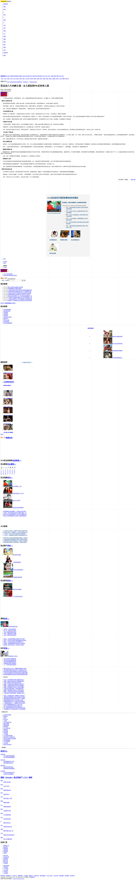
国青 (10, 762)
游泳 (20, 78)
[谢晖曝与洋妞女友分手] (8, 370)
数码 (5, 822)
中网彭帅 (5, 315)
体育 (4, 9)
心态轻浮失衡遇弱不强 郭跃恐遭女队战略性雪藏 (15, 673)
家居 (4, 30)
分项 (26, 76)
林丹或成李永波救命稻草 (75, 225)
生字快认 (5, 871)
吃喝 (10, 814)
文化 (2, 817)
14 (1, 471)
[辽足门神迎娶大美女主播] (8, 378)
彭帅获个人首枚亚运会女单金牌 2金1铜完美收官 (20, 300)
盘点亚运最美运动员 (75, 239)
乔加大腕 (37, 76)
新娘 (7, 806)
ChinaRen (8, 777)
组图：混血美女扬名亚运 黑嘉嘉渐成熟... (14, 681)
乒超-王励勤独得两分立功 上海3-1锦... (13, 704)
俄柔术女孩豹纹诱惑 (117, 336)
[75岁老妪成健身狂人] (107, 357)
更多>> (2, 434)
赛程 (67, 198)
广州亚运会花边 (33, 82)
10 (7, 470)
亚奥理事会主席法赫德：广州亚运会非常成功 (14, 511)
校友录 (10, 826)
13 (14, 470)
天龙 (2, 833)
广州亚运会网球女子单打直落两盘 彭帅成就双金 (20, 299)
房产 (4, 28)
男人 (10, 822)
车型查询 (5, 867)
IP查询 (5, 853)
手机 (7, 822)
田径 (17, 78)
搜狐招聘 (20, 875)
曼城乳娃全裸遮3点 (7, 385)
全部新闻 (67, 875)
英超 (5, 767)
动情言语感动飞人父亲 (18, 493)
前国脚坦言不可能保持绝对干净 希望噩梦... (15, 709)
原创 (7, 819)
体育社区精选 (91, 328)
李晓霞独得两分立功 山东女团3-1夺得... (14, 700)
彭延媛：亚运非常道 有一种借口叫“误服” (13, 644)
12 (12, 470)
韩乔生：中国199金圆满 (10, 629)
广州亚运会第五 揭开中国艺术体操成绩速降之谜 (20, 290)
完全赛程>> (11, 464)
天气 (5, 814)
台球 (60, 78)
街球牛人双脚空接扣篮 (20, 515)
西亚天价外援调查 (16, 589)
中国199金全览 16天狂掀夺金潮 (69, 205)
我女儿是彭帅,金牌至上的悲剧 (15, 287)
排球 (8, 772)
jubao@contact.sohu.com (18, 878)
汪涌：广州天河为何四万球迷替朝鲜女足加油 (14, 640)
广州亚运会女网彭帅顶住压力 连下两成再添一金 (20, 297)
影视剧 (7, 802)
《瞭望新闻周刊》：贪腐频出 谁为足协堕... (15, 703)
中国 (23, 76)
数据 (13, 768)
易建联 (13, 757)
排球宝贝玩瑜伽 (53, 253)
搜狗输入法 (6, 845)
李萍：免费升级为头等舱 (10, 633)
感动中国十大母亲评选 (9, 737)
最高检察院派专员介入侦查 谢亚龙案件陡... (15, 701)
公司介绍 (56, 875)
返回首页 (3, 76)
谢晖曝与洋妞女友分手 (8, 373)
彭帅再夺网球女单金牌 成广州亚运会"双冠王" (19, 294)
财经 (4, 20)
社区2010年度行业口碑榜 (9, 738)
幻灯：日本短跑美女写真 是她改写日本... (14, 679)
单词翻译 (5, 863)
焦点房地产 (18, 777)
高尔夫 (67, 78)
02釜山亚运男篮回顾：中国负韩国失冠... (14, 688)
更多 (4, 259)
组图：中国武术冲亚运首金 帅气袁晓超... (14, 691)
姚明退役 (5, 726)
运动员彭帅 (6, 321)
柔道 (50, 78)
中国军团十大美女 (12, 656)
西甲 (10, 767)
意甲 (7, 767)
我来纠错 (133, 179)
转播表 (20, 76)
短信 (8, 834)
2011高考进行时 (7, 722)
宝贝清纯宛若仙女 (53, 239)
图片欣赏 (5, 860)
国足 (5, 762)
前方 (31, 76)
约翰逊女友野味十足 (7, 406)
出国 (5, 810)
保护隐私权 (43, 875)
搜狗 (4, 55)
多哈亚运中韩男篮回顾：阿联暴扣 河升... (15, 693)
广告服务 (26, 875)
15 (3, 471)
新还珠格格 (6, 725)
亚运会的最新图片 (7, 323)
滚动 (6, 76)
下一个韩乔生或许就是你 (10, 664)
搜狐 (2, 777)
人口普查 (5, 734)
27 (14, 473)
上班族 (5, 720)
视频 (4, 36)
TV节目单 (5, 868)
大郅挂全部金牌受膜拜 (18, 507)
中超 (5, 761)
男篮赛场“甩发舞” (64, 239)
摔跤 (47, 78)
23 (5, 473)
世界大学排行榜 (7, 744)
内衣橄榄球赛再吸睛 (117, 350)
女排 (14, 78)
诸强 (28, 76)
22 (3, 473)
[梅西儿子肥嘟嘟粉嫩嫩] (8, 395)
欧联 (11, 768)
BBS (4, 50)
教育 (2, 809)
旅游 (2, 813)
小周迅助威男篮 (17, 562)
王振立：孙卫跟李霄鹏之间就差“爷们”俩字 (14, 638)
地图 (8, 839)
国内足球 (3, 760)
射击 (41, 78)
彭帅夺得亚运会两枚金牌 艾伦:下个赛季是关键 (19, 291)
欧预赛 (5, 768)
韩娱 (5, 794)
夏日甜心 (5, 716)
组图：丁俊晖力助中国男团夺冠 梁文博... (14, 684)
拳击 (57, 78)
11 (9, 470)
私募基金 (5, 729)
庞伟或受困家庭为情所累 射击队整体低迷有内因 (15, 674)
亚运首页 (54, 198)
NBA (5, 755)
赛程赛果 (16, 76)
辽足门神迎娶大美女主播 (8, 381)
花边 (62, 76)
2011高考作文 (6, 741)
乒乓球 (27, 78)
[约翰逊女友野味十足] (8, 404)
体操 (38, 78)
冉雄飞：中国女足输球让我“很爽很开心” (13, 641)
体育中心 (4, 751)
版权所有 (32, 877)
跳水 (23, 78)
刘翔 (10, 774)
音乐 (7, 794)
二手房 (10, 798)
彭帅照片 (5, 318)
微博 (4, 41)
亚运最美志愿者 (17, 554)
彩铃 (11, 834)
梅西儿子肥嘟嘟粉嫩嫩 (8, 398)
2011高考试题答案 (7, 735)
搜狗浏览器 (6, 865)
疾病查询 (5, 858)
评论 (46, 76)
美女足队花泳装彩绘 (117, 343)
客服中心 (31, 875)
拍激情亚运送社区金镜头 (10, 663)
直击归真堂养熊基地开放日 (10, 275)
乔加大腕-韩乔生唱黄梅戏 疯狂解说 (54, 213)
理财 (7, 790)
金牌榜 (12, 76)
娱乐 (4, 14)
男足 (2, 78)
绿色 (10, 819)
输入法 (5, 839)
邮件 (4, 44)
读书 (5, 819)
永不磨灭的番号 (7, 714)
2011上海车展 (6, 728)
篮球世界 (3, 754)
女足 (5, 78)
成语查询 (5, 851)
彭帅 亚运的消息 (7, 317)
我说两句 (5, 52)
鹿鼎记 (5, 834)
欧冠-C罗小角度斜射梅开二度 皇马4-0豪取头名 (15, 514)
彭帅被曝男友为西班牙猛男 (14, 288)
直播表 (13, 755)
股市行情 (5, 855)
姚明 (10, 757)
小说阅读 (5, 873)
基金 (10, 790)
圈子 (5, 830)
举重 (44, 78)
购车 (5, 798)
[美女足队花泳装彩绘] (107, 343)
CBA (5, 757)
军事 (5, 782)
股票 (5, 790)
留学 (7, 810)
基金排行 (5, 847)
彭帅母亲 (5, 314)
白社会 (5, 267)
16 (5, 471)
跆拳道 (54, 78)
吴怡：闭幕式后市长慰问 (10, 635)
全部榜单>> (16, 460)
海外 (12, 767)
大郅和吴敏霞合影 (12, 626)
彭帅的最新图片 (7, 309)
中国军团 (61, 198)
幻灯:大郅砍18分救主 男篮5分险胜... (13, 682)
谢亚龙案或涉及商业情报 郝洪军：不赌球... (15, 698)
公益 (7, 782)
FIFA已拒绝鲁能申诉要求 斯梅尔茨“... (13, 706)
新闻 (4, 6)
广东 (12, 830)
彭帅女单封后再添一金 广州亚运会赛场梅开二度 (20, 296)
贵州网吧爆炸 (6, 740)
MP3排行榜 (6, 857)
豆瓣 (4, 263)
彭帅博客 (5, 312)
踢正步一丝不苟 (16, 500)
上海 (10, 830)
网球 (35, 78)
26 (12, 473)
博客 (4, 47)
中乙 (13, 761)
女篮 (11, 78)
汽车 (4, 25)
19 (12, 471)
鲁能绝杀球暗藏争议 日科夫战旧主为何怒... (15, 697)
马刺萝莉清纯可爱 (7, 423)
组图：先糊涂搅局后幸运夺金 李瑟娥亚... (14, 685)
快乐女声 (5, 719)
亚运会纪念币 (6, 311)
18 (10, 471)
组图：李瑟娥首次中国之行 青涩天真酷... (14, 687)
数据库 (7, 761)
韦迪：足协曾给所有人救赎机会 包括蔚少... (15, 695)
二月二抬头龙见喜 (7, 273)
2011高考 (5, 743)
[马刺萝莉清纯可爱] (8, 421)
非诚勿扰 (5, 732)
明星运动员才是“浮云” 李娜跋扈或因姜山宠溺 (14, 668)
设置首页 (3, 875)
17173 (25, 777)
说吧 (11, 839)
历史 (49, 76)
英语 (10, 810)
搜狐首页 (5, 4)
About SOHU (49, 875)
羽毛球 (31, 78)
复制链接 (3, 94)
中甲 (11, 761)
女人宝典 (5, 870)
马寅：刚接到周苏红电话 (10, 632)
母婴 (5, 806)
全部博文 (72, 875)
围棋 (63, 78)
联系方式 (36, 875)
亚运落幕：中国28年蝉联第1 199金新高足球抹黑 (74, 202)
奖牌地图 (84, 205)
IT (3, 22)
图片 (41, 76)
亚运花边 (25, 82)
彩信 (13, 834)
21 (1, 473)
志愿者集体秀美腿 (17, 577)
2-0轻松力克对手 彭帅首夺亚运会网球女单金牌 (19, 293)
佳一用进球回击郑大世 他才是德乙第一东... (15, 707)
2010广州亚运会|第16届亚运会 (14, 82)
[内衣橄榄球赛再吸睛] (107, 350)
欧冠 (8, 768)
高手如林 (5, 731)
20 (14, 471)
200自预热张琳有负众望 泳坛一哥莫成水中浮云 (15, 670)
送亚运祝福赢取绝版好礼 (10, 661)
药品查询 (5, 850)
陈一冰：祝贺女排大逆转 (10, 630)
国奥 (7, 762)
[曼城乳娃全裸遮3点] (8, 382)
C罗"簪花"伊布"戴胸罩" (8, 432)
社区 (60, 76)
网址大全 (5, 861)
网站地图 (61, 875)
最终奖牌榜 (78, 205)
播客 (4, 39)
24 (7, 473)
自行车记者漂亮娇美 (18, 569)
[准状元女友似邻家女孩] (8, 412)
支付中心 (15, 875)
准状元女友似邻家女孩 (8, 415)
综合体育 (3, 771)
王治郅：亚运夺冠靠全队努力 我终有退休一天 (14, 512)
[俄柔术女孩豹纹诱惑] (107, 336)
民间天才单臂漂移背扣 (9, 515)
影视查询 (5, 848)
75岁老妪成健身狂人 (117, 357)
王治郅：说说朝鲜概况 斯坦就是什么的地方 (14, 643)
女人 (4, 33)
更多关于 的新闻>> (8, 303)
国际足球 (3, 765)
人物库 (52, 76)
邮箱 (7, 830)
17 (7, 471)
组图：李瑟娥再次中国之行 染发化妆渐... (14, 690)
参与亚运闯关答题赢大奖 (10, 658)
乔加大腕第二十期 (16, 486)
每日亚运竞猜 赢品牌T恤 (10, 660)
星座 (10, 806)
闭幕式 (75, 198)
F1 (4, 774)
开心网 (5, 261)
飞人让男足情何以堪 (17, 596)
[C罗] (8, 429)
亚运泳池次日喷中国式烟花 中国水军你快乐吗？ (15, 671)
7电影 (4, 717)
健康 (7, 814)
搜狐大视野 (6, 723)
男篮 (8, 78)
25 (10, 473)
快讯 (9, 76)
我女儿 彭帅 (6, 320)
